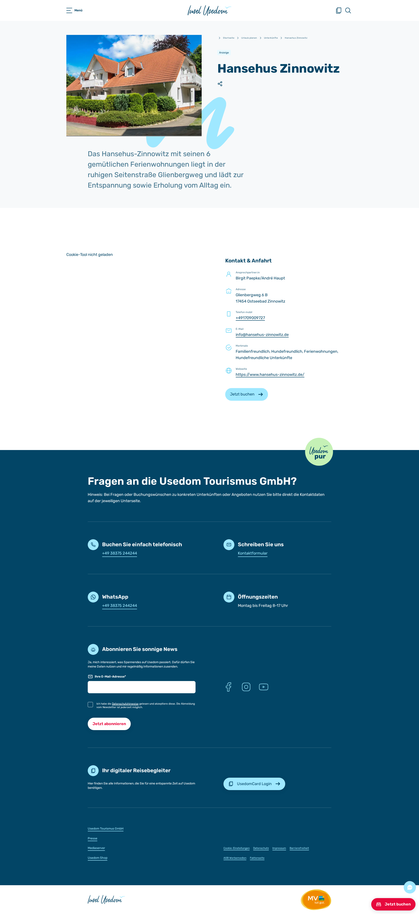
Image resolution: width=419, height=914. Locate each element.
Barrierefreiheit (299, 848)
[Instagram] (246, 687)
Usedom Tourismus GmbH (106, 828)
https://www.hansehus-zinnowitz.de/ (270, 374)
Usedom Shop (97, 858)
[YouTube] (263, 687)
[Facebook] (228, 687)
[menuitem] (142, 828)
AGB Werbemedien (234, 857)
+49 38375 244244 (119, 553)
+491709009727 (250, 317)
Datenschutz (261, 848)
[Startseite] (209, 10)
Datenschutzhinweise (125, 703)
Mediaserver (96, 848)
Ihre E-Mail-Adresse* (110, 676)
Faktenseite (257, 857)
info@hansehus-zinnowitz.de (262, 334)
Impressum (279, 848)
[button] (319, 452)
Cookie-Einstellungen (236, 848)
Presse (92, 838)
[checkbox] (90, 704)
